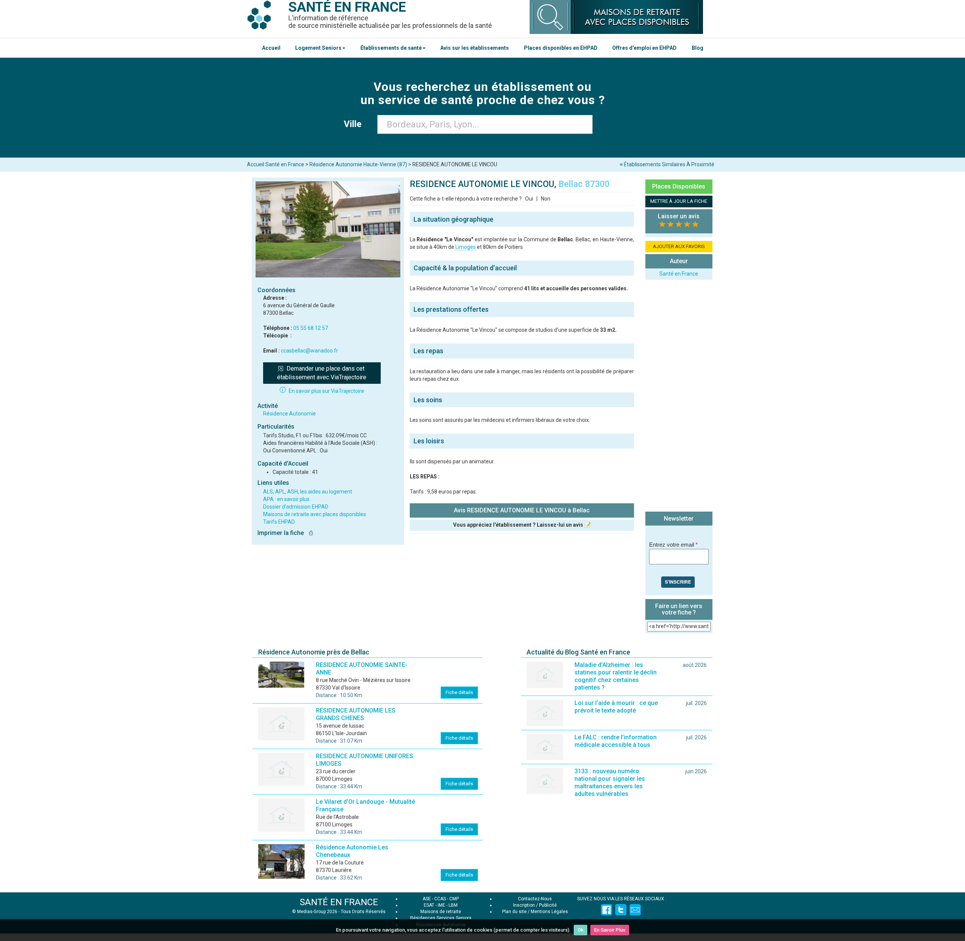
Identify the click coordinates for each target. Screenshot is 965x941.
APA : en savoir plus (286, 499)
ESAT (429, 905)
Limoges (465, 247)
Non (545, 199)
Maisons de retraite (440, 911)
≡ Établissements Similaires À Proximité (667, 164)
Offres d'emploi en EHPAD (644, 48)
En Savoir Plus (609, 930)
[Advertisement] (678, 397)
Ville (355, 124)
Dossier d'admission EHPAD (295, 507)
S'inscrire (678, 581)
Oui (529, 199)
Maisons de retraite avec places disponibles (314, 514)
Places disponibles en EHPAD (560, 48)
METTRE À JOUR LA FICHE (678, 201)
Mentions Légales (549, 911)
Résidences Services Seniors (441, 918)
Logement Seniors (318, 48)
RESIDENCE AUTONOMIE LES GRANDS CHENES (355, 714)
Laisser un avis (679, 216)
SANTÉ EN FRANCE (339, 902)
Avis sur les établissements (474, 48)
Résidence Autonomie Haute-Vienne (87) (358, 164)
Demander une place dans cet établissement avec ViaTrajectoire (321, 373)
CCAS (440, 898)
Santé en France (678, 274)
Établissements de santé (391, 48)
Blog (697, 48)
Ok (580, 930)
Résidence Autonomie (289, 414)
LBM (453, 905)
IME (441, 905)
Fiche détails (459, 692)
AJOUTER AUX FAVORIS (679, 246)
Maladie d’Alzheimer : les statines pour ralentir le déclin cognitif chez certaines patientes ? (615, 676)
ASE (427, 898)
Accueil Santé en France (275, 164)
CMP (454, 898)
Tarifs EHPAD (279, 522)
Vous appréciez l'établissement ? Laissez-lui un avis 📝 (522, 525)
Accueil (271, 48)
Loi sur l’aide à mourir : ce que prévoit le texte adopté (616, 706)
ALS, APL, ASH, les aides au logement (307, 492)
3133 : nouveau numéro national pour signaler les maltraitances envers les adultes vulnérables (609, 782)
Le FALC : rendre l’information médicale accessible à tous (615, 741)
